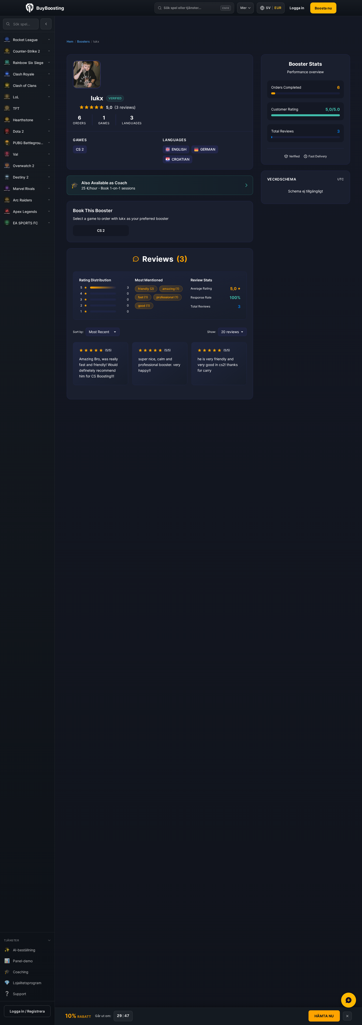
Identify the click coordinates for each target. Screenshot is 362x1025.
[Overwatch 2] (49, 165)
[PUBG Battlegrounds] (49, 142)
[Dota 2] (49, 131)
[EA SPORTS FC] (49, 222)
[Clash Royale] (49, 73)
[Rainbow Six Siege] (49, 62)
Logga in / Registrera (27, 1011)
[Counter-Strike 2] (49, 51)
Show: (211, 332)
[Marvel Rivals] (49, 188)
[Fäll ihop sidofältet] (46, 23)
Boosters (83, 41)
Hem (70, 41)
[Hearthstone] (49, 119)
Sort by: (78, 332)
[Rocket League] (49, 39)
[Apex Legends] (49, 211)
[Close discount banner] (347, 1016)
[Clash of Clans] (49, 85)
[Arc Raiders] (49, 199)
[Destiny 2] (49, 177)
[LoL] (49, 96)
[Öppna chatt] (348, 1000)
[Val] (49, 154)
